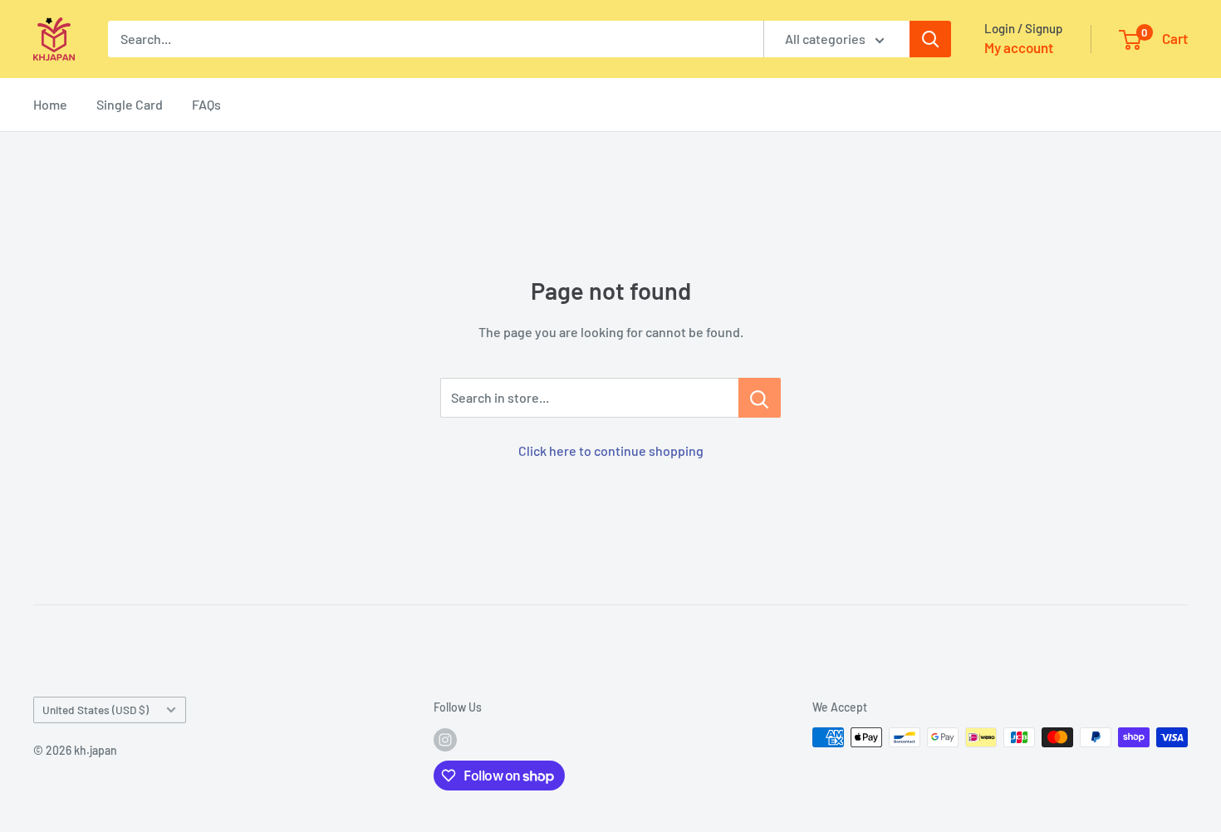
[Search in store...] (759, 398)
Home (50, 104)
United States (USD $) (95, 709)
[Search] (930, 39)
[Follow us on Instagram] (445, 739)
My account (1018, 47)
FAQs (206, 104)
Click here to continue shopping (611, 450)
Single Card (129, 104)
